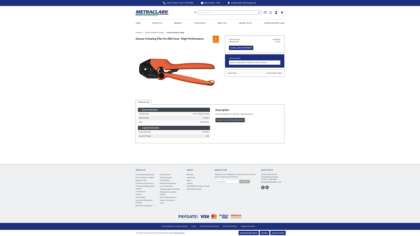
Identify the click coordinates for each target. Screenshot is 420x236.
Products (141, 170)
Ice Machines (165, 180)
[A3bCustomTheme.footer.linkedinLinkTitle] (267, 188)
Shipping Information (248, 226)
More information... (179, 233)
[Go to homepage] (152, 13)
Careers (189, 183)
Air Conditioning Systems (145, 175)
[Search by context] (195, 12)
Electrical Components (144, 206)
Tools (162, 203)
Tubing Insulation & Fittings (170, 189)
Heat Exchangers (166, 178)
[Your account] (276, 12)
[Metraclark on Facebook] (263, 188)
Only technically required (248, 233)
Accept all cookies (278, 233)
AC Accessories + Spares (145, 178)
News (189, 180)
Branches (190, 175)
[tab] (143, 102)
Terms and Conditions (230, 226)
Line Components (166, 186)
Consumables (141, 197)
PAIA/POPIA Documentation (209, 226)
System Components (167, 200)
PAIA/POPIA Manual (194, 189)
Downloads (191, 178)
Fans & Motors (165, 175)
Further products (234, 58)
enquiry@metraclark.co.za (271, 182)
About (190, 170)
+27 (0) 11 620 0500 (269, 179)
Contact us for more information (230, 120)
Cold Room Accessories (144, 183)
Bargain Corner (141, 180)
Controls (139, 194)
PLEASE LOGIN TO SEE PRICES (241, 48)
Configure (264, 233)
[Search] (258, 12)
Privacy (193, 226)
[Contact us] (265, 12)
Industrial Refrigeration (168, 183)
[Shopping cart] (281, 12)
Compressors (141, 192)
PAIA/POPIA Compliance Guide (198, 186)
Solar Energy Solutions (168, 197)
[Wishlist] (270, 12)
